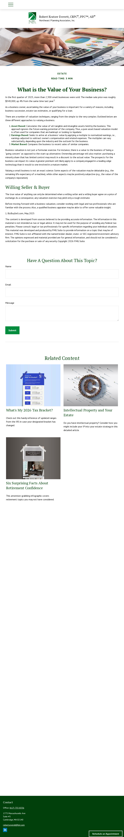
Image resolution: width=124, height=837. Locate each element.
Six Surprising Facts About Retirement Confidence (27, 485)
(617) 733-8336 (17, 807)
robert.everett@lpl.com (14, 825)
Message (9, 302)
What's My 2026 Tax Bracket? (29, 410)
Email (8, 284)
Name (8, 266)
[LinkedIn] (5, 830)
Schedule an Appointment (105, 834)
